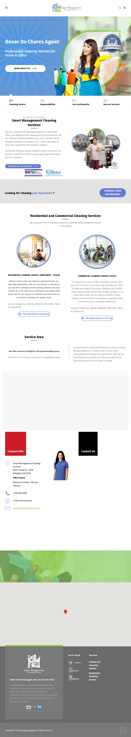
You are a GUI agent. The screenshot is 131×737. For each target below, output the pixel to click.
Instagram (74, 679)
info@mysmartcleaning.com (26, 508)
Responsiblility (47, 102)
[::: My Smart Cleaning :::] (65, 7)
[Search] (120, 7)
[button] (65, 612)
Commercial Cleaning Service (95, 665)
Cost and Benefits (80, 102)
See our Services (111, 102)
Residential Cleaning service (94, 676)
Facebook (73, 671)
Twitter (77, 662)
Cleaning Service (17, 102)
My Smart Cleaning (27, 730)
